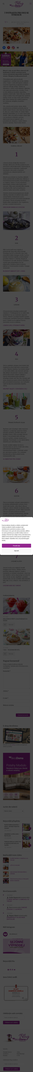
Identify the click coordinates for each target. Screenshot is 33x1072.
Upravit (16, 550)
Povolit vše (16, 545)
